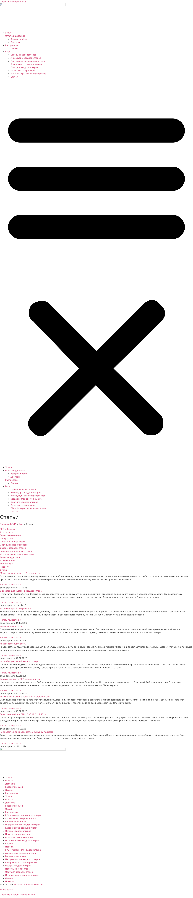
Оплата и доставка (15, 36)
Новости (9, 846)
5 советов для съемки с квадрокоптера (21, 590)
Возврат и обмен (19, 39)
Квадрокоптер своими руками (26, 64)
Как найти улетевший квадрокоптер (19, 661)
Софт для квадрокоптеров (24, 67)
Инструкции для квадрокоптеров (28, 61)
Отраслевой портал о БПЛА (28, 884)
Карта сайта (6, 889)
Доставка (15, 42)
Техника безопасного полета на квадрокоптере (24, 696)
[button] (96, 272)
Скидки (14, 48)
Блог (7, 51)
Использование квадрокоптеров (22, 840)
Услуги (8, 32)
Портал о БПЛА (8, 524)
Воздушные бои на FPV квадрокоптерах (21, 679)
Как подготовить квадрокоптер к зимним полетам (26, 732)
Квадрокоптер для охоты (13, 643)
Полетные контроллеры (23, 70)
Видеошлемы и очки (16, 821)
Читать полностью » (10, 584)
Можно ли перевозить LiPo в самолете (20, 573)
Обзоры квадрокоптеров (23, 54)
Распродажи (11, 45)
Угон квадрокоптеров (11, 626)
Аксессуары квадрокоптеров (26, 58)
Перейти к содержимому (13, 1)
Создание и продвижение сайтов (17, 894)
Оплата (9, 780)
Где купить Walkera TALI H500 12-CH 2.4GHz (23, 714)
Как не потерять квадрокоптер (16, 608)
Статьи (14, 76)
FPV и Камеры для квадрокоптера (28, 73)
